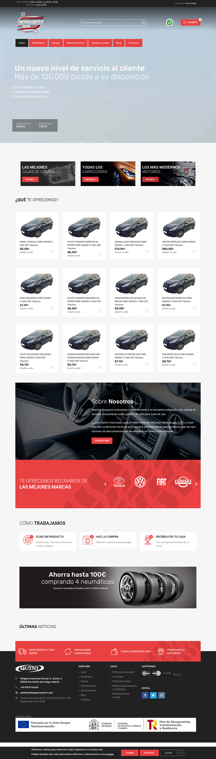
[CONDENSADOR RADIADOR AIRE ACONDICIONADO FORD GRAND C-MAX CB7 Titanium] (84, 341)
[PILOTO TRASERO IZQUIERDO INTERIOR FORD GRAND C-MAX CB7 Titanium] (84, 284)
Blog (118, 43)
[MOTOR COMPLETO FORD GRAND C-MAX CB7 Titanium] (179, 228)
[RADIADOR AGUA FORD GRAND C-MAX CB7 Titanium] (179, 341)
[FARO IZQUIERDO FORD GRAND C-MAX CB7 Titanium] (37, 284)
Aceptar (130, 752)
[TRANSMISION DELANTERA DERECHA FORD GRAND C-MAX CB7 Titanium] (132, 284)
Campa (55, 43)
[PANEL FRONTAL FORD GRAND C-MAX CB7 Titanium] (37, 228)
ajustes (110, 754)
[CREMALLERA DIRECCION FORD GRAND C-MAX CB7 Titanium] (132, 228)
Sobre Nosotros (75, 43)
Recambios (38, 43)
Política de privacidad (123, 672)
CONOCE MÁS (102, 440)
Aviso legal (117, 676)
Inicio (22, 43)
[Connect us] (145, 695)
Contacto (134, 43)
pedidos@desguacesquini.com (36, 692)
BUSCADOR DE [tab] (23, 125)
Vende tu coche (100, 43)
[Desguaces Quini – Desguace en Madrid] (28, 23)
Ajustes (168, 752)
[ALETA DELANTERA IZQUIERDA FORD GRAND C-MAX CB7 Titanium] (37, 341)
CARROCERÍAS (94, 171)
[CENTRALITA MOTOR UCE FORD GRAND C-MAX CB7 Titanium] (132, 341)
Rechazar (149, 752)
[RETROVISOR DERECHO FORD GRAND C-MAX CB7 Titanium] (179, 284)
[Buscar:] (113, 22)
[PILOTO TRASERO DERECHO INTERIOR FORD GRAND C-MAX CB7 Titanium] (84, 228)
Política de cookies (121, 681)
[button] (105, 484)
